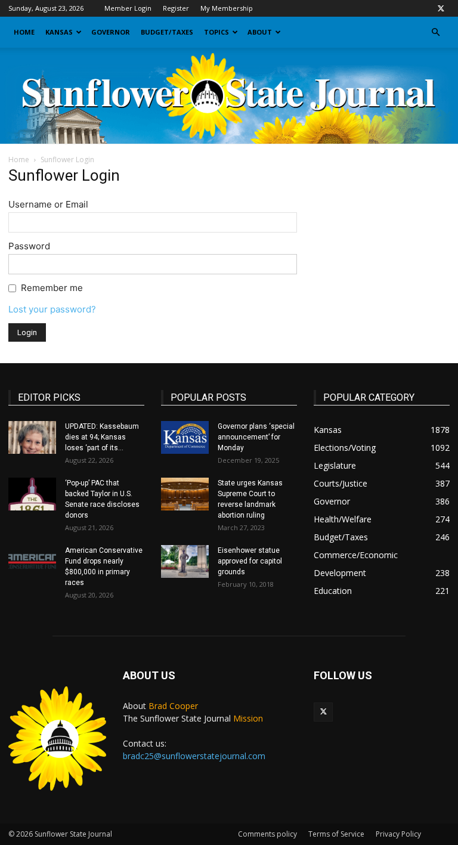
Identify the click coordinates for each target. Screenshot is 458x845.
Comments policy (267, 834)
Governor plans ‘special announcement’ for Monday (256, 437)
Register (176, 8)
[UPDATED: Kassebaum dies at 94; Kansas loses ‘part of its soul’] (32, 437)
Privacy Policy (398, 834)
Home (24, 31)
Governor (110, 31)
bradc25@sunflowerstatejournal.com (194, 756)
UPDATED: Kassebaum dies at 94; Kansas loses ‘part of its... (102, 437)
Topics (216, 31)
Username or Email (48, 204)
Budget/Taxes (167, 31)
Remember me (52, 287)
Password (29, 246)
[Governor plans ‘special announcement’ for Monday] (185, 437)
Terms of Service (336, 834)
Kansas (59, 31)
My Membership (226, 8)
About (259, 31)
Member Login (127, 8)
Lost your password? (52, 309)
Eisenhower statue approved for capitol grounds (250, 561)
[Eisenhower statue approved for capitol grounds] (185, 561)
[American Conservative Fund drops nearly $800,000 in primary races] (32, 561)
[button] (435, 32)
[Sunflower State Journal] (229, 96)
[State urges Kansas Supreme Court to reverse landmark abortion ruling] (185, 494)
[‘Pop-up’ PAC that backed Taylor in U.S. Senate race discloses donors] (32, 494)
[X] (441, 8)
